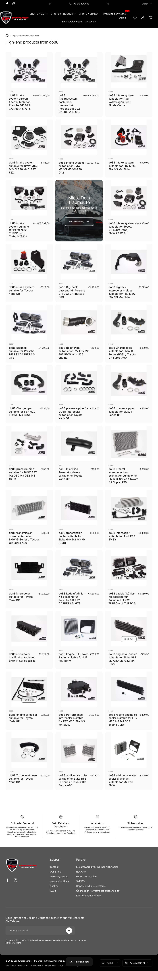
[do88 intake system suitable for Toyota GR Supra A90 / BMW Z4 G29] (128, 198)
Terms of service (36, 966)
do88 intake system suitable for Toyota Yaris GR (21, 290)
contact (54, 866)
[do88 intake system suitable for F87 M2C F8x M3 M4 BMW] (128, 137)
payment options (59, 881)
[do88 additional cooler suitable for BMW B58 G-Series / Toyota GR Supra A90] (79, 750)
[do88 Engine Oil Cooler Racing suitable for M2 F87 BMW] (79, 628)
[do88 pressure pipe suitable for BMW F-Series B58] (128, 383)
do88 (11, 91)
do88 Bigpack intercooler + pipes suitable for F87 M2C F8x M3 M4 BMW (121, 292)
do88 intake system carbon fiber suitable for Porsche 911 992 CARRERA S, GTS (20, 102)
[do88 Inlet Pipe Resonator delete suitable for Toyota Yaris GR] (79, 443)
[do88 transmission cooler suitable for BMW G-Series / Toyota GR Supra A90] (29, 507)
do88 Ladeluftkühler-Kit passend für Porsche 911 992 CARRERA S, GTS (72, 598)
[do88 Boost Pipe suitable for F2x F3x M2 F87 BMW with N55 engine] (79, 322)
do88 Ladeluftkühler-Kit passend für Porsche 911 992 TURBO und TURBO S (122, 598)
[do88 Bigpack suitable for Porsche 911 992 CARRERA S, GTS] (29, 322)
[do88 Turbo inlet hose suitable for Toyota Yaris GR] (29, 750)
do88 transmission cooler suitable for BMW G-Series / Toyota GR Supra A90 (24, 537)
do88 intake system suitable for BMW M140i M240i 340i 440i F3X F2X (24, 167)
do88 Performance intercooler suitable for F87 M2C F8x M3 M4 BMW (72, 719)
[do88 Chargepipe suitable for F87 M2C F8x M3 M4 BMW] (29, 383)
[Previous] (49, 3)
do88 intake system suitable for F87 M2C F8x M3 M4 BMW (121, 166)
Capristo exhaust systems (91, 886)
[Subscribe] (69, 930)
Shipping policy (50, 966)
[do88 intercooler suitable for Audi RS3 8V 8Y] (128, 507)
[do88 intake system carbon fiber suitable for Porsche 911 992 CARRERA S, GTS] (29, 70)
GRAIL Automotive (86, 876)
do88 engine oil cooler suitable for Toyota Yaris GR (23, 718)
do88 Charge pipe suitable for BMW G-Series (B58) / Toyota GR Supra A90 (122, 352)
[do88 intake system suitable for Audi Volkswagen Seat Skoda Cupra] (128, 70)
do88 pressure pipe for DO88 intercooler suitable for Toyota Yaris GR (73, 413)
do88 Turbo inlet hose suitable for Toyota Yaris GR (23, 779)
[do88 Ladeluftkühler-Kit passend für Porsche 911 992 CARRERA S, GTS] (79, 568)
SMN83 (80, 881)
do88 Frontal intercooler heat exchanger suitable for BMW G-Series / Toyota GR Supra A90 (123, 475)
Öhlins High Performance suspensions (97, 890)
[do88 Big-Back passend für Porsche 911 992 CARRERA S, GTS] (79, 261)
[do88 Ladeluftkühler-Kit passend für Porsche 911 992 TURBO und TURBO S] (128, 568)
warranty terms (58, 876)
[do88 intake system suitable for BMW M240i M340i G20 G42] (79, 137)
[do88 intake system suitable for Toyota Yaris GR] (29, 261)
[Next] (108, 3)
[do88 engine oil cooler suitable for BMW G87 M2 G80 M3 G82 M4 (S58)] (128, 628)
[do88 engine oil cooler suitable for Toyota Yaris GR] (29, 689)
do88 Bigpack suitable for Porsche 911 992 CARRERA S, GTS (22, 352)
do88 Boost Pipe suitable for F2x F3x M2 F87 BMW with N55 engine (74, 352)
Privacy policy (23, 966)
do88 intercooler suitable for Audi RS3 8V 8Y (121, 536)
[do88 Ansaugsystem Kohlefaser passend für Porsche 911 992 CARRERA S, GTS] (79, 70)
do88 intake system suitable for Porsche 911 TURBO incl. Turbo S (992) (19, 230)
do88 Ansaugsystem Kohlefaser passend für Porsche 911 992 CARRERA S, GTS (69, 104)
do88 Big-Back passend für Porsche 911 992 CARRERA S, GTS (72, 292)
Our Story (55, 871)
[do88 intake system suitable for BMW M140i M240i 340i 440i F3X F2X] (29, 137)
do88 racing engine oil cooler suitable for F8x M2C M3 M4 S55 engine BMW (122, 719)
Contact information (65, 966)
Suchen (54, 886)
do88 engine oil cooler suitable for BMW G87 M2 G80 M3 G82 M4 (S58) (122, 659)
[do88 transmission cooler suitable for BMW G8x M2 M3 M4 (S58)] (79, 507)
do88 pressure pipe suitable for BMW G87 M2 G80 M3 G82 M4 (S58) (23, 474)
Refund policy (11, 966)
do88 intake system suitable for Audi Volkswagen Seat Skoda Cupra (121, 100)
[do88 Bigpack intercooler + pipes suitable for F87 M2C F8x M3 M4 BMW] (128, 261)
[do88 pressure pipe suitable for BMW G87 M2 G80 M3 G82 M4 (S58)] (29, 443)
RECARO (81, 871)
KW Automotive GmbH (88, 895)
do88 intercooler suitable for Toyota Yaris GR (21, 597)
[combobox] (147, 3)
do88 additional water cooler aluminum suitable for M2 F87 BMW (122, 780)
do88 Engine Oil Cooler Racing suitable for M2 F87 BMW (73, 657)
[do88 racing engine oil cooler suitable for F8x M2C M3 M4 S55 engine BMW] (128, 689)
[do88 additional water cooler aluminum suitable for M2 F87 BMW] (128, 750)
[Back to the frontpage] (7, 35)
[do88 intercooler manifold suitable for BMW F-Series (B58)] (29, 628)
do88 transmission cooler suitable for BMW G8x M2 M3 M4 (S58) (72, 537)
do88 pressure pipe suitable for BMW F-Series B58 (121, 411)
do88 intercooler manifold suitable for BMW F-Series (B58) (22, 657)
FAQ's (53, 890)
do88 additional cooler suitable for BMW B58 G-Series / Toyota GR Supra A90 (73, 780)
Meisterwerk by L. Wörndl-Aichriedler (97, 866)
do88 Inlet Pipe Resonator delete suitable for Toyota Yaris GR (70, 474)
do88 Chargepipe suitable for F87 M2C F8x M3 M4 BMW (22, 411)
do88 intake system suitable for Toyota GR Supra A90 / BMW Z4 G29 (121, 228)
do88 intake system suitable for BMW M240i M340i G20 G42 (71, 167)
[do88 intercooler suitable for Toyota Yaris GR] (29, 568)
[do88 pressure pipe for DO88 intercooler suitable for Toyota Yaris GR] (79, 383)
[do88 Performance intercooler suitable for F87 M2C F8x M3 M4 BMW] (79, 689)
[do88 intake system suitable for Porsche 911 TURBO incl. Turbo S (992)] (29, 198)
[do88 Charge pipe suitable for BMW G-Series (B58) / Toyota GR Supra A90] (128, 322)
